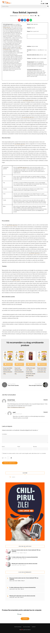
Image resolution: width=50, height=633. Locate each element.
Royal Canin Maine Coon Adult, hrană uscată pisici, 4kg (41, 369)
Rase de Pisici (26, 15)
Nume (3, 446)
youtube (47, 4)
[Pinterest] (28, 20)
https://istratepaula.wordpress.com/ (16, 407)
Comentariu (4, 434)
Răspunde (46, 399)
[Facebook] (22, 20)
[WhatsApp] (30, 20)
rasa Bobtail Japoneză (28, 100)
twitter (43, 4)
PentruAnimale (17, 626)
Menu (41, 1)
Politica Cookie (26, 626)
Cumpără (9, 364)
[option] (25, 618)
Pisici (20, 15)
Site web (35, 446)
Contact (34, 626)
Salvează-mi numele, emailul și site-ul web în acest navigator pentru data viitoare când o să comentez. (24, 453)
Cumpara (25, 618)
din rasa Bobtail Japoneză (28, 117)
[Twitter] (25, 20)
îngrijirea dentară (16, 279)
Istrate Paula (11, 400)
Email (19, 446)
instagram (45, 4)
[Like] (19, 20)
